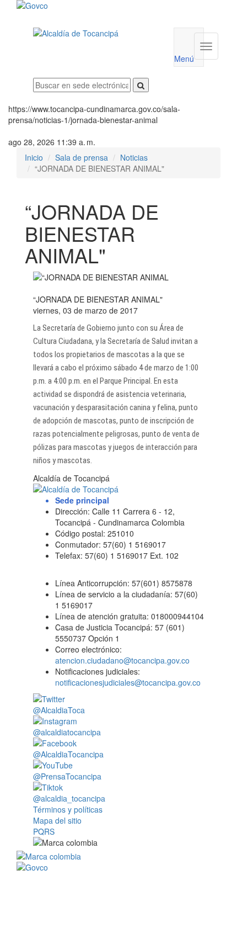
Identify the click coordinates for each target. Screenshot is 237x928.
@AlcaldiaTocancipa (68, 754)
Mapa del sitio (57, 820)
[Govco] (101, 5)
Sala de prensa (81, 157)
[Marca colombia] (118, 856)
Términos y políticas (68, 809)
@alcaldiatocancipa (67, 732)
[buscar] (141, 85)
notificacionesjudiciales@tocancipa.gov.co (128, 682)
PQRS (44, 831)
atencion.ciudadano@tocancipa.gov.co (122, 660)
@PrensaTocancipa (67, 776)
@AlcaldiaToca (59, 709)
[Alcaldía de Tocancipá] (95, 33)
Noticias (134, 157)
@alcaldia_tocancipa (69, 798)
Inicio (34, 157)
